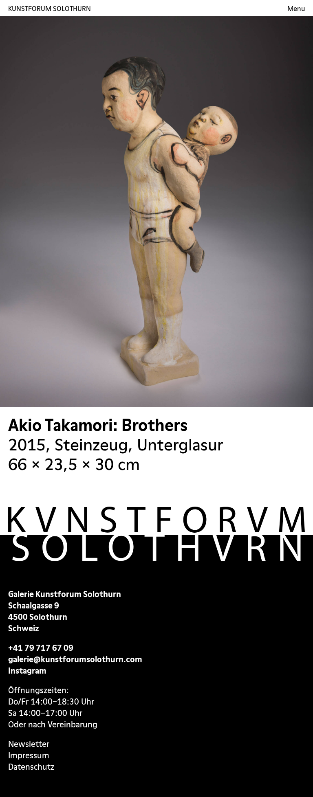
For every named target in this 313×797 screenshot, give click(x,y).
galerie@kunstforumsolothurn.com (75, 659)
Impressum (28, 755)
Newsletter (28, 744)
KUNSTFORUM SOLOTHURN (49, 8)
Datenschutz (31, 767)
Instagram (27, 671)
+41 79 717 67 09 (40, 648)
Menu (296, 8)
